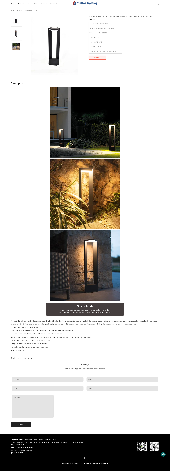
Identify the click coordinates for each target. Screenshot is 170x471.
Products (21, 4)
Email (15, 388)
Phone (90, 379)
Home (13, 4)
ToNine (105, 463)
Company (16, 379)
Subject (90, 388)
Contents (17, 397)
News (35, 4)
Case (28, 4)
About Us (43, 4)
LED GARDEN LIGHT (30, 10)
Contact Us (53, 4)
